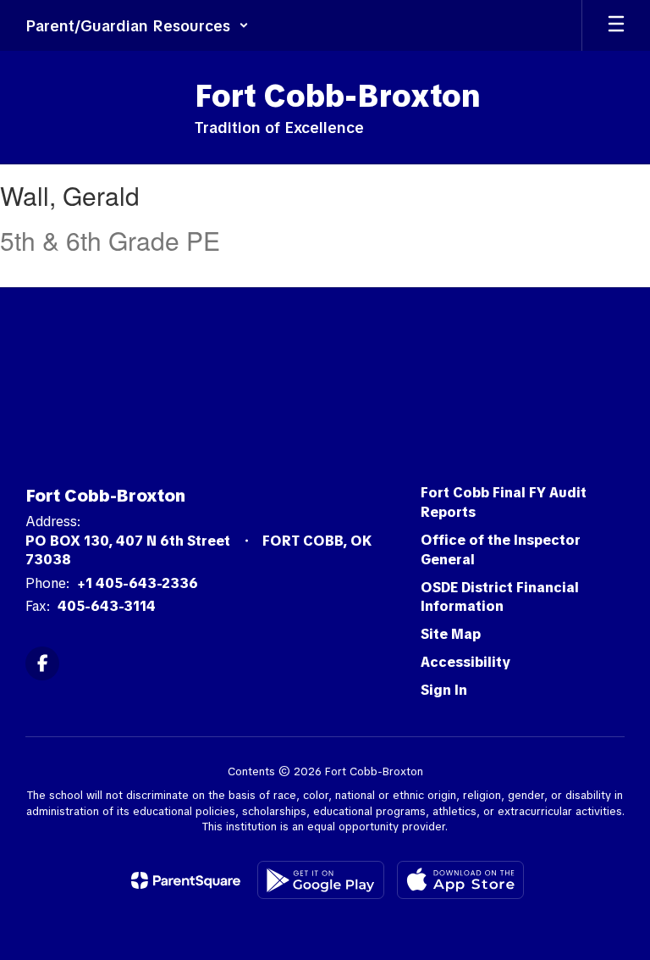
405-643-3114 (107, 606)
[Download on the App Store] (460, 880)
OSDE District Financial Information (500, 597)
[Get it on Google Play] (320, 880)
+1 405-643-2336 (137, 583)
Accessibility (465, 662)
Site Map (451, 634)
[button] (137, 25)
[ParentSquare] (186, 880)
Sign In (444, 690)
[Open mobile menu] (616, 25)
